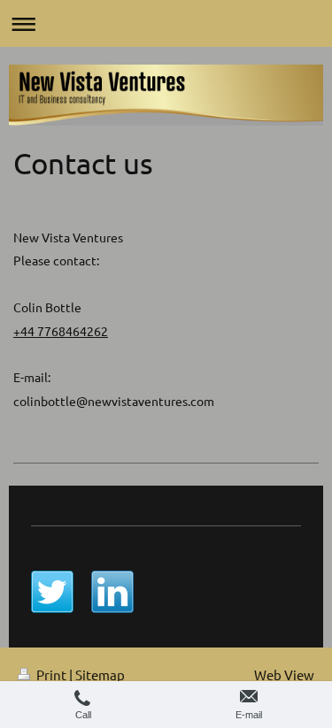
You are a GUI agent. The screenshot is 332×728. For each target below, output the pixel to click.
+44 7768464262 (60, 331)
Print (51, 674)
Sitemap (100, 674)
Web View (284, 674)
